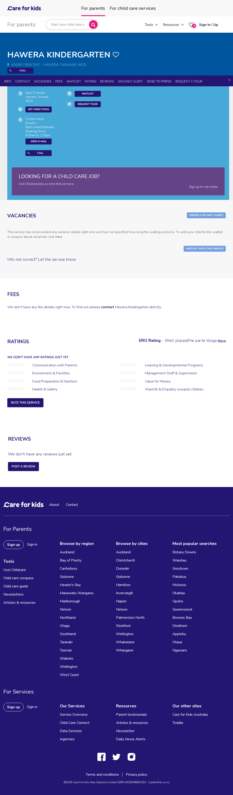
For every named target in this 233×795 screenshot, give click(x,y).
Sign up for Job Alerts (203, 187)
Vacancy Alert (130, 81)
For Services (18, 691)
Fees (59, 81)
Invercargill (124, 593)
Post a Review (23, 467)
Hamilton (123, 584)
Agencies (67, 739)
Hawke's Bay (70, 584)
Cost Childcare (14, 569)
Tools (149, 24)
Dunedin (122, 568)
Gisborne (67, 576)
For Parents (17, 529)
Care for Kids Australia (190, 714)
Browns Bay (182, 617)
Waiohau (179, 560)
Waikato (66, 658)
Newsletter (125, 730)
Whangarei (124, 650)
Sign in (32, 544)
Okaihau (178, 593)
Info (7, 81)
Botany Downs (184, 552)
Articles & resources (19, 602)
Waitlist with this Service (204, 248)
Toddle (177, 722)
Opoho (177, 601)
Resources (171, 24)
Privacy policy (136, 774)
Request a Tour (188, 81)
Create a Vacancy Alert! (206, 215)
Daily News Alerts (130, 739)
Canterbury (68, 568)
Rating (90, 81)
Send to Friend (159, 81)
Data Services (71, 730)
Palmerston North (130, 617)
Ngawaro (179, 650)
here (59, 236)
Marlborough (70, 601)
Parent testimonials (131, 714)
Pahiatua (179, 576)
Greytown (180, 568)
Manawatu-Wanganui (77, 593)
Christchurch (125, 560)
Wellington (68, 666)
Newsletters (13, 594)
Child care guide (15, 586)
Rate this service (25, 403)
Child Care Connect (74, 722)
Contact (22, 81)
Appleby (179, 633)
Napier (121, 601)
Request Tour (88, 104)
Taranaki (66, 642)
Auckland (67, 552)
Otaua (177, 642)
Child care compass (18, 578)
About (54, 504)
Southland (68, 633)
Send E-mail (38, 141)
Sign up (13, 544)
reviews (107, 81)
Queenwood (182, 609)
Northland (68, 617)
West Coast (69, 674)
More (222, 341)
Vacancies (42, 81)
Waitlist (73, 81)
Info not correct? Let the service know (41, 259)
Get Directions (38, 109)
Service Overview (74, 714)
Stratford (123, 625)
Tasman (66, 650)
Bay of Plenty (70, 560)
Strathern (179, 625)
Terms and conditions (102, 774)
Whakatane (125, 642)
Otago (65, 625)
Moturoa (179, 584)
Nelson (65, 609)
